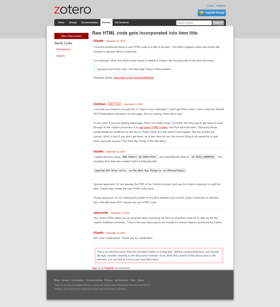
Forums (106, 22)
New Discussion (71, 36)
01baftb (98, 40)
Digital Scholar (83, 285)
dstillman (100, 104)
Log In (210, 5)
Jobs (132, 280)
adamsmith (101, 212)
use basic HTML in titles (153, 127)
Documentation (89, 22)
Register (221, 5)
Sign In (96, 267)
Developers (77, 280)
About (140, 280)
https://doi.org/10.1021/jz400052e (134, 77)
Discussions (63, 49)
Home (61, 22)
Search (60, 55)
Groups (73, 22)
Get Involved (122, 22)
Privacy (108, 280)
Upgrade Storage (214, 12)
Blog (56, 280)
